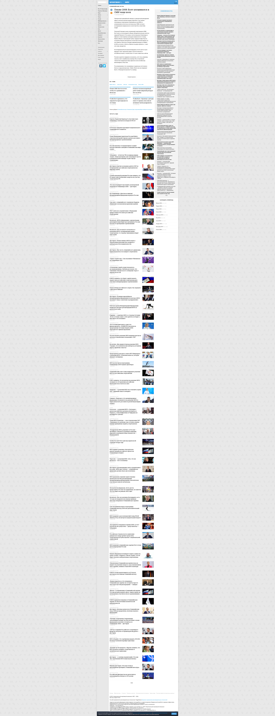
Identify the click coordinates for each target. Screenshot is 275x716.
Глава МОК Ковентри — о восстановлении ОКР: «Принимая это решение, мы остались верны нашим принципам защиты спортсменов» (166, 182)
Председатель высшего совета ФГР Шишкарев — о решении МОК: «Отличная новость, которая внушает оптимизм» (166, 143)
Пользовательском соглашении (160, 713)
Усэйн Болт (119, 84)
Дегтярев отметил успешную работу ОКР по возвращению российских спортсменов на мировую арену (166, 42)
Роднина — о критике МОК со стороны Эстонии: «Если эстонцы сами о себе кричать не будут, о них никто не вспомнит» (166, 121)
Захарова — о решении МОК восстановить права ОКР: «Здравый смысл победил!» (165, 163)
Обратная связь (117, 693)
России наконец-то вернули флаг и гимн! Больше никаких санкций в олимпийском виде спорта (165, 32)
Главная (99, 5)
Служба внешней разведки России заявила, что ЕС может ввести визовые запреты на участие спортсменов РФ (166, 47)
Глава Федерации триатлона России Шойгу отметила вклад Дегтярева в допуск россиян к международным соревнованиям (165, 26)
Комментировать (132, 76)
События (125, 84)
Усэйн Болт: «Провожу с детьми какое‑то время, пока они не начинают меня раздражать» (143, 101)
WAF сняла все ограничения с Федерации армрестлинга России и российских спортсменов (165, 65)
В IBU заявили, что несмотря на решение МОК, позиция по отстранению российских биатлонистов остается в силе (164, 157)
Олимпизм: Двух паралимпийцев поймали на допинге (139, 109)
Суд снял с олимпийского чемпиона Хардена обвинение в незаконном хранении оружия (165, 61)
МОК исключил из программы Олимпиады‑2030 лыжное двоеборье (165, 148)
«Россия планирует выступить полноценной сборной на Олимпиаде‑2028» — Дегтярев (164, 51)
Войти (175, 3)
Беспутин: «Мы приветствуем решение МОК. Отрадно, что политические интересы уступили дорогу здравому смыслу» (166, 138)
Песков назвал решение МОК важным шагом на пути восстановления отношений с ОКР (166, 133)
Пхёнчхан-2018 (159, 214)
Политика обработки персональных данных (165, 693)
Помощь (111, 693)
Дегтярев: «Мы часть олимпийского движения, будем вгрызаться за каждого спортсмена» (165, 86)
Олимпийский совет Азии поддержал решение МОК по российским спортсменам (166, 152)
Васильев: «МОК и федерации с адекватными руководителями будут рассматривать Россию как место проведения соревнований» (166, 70)
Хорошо (174, 713)
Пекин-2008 (140, 84)
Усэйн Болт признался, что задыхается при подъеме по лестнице (119, 101)
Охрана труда (152, 693)
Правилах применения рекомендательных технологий (154, 699)
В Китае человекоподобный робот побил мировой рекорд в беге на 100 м (143, 90)
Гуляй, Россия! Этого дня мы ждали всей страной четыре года (165, 193)
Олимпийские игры (117, 6)
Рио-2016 (158, 217)
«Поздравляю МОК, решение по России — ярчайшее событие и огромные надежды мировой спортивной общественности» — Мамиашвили (166, 188)
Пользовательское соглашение (142, 693)
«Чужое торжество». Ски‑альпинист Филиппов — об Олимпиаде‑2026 (165, 90)
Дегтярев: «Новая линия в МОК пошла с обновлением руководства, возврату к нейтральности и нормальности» (166, 82)
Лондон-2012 (159, 223)
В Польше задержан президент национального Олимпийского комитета (164, 21)
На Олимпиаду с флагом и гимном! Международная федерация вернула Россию (166, 56)
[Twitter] (104, 65)
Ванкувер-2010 (159, 226)
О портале (124, 693)
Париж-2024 (159, 206)
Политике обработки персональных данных (142, 713)
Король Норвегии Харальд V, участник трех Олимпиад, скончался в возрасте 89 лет (166, 17)
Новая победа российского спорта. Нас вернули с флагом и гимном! (166, 105)
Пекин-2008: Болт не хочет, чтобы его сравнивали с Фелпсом (118, 90)
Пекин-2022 (159, 209)
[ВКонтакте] (100, 65)
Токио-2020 (158, 211)
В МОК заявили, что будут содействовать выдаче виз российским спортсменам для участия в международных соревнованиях (166, 100)
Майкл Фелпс (113, 84)
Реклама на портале (131, 693)
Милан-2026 (159, 203)
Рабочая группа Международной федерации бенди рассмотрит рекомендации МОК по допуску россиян (165, 115)
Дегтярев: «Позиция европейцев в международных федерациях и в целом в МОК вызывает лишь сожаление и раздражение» (165, 109)
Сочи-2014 (158, 220)
